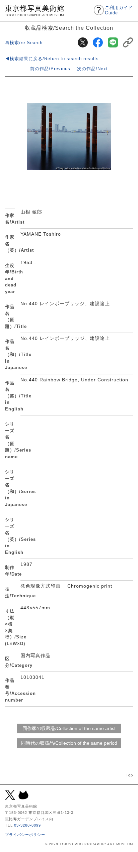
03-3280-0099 (27, 825)
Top (129, 775)
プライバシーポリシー (25, 835)
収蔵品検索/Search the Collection (69, 28)
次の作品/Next (92, 68)
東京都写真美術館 (34, 10)
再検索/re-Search (24, 42)
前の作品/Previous (50, 68)
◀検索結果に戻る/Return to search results (52, 58)
